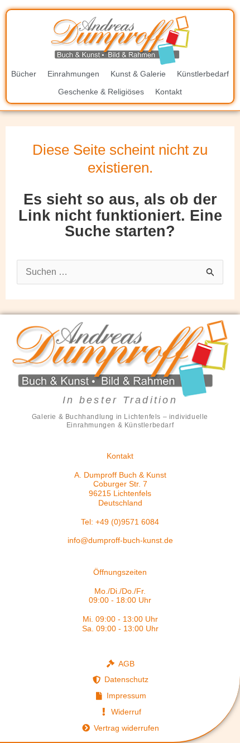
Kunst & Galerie (138, 73)
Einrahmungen (73, 73)
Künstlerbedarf (203, 73)
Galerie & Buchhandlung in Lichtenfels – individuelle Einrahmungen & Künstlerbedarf (120, 420)
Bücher (23, 73)
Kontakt (168, 91)
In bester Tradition (120, 400)
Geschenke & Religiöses (101, 91)
